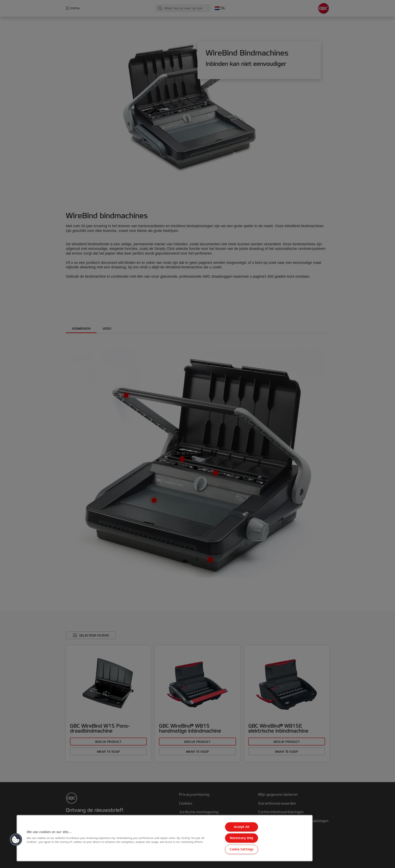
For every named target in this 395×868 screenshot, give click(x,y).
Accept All (241, 827)
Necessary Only (241, 838)
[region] (164, 838)
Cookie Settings (242, 849)
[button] (15, 839)
